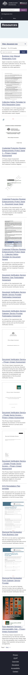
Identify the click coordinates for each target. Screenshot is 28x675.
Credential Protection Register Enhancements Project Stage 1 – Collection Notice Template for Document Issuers (14, 254)
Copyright (15, 661)
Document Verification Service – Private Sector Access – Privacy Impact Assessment (14, 415)
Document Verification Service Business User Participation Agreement (14, 277)
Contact (15, 671)
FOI (15, 658)
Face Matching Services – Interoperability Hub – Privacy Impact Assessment (13, 629)
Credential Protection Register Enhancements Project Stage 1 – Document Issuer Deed (14, 201)
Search (23, 10)
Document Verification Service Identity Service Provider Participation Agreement (14, 294)
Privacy (15, 655)
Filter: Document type (10, 44)
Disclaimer (15, 665)
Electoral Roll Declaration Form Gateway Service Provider (12, 580)
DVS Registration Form (6, 14)
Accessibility (15, 668)
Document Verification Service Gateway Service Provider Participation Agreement (14, 313)
